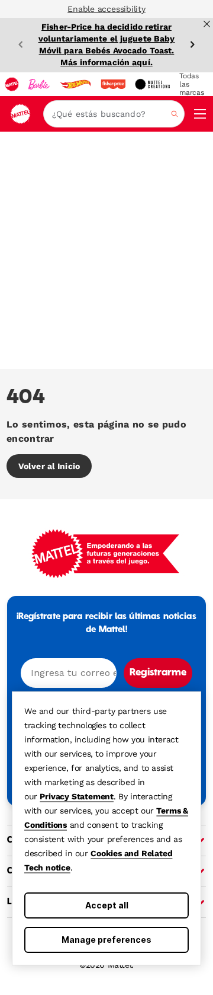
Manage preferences (106, 940)
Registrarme (158, 673)
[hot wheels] (75, 84)
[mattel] (12, 84)
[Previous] (21, 44)
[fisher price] (113, 84)
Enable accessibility (106, 9)
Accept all (106, 905)
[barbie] (39, 84)
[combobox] (114, 113)
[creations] (152, 84)
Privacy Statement (77, 796)
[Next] (192, 44)
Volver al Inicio (49, 466)
